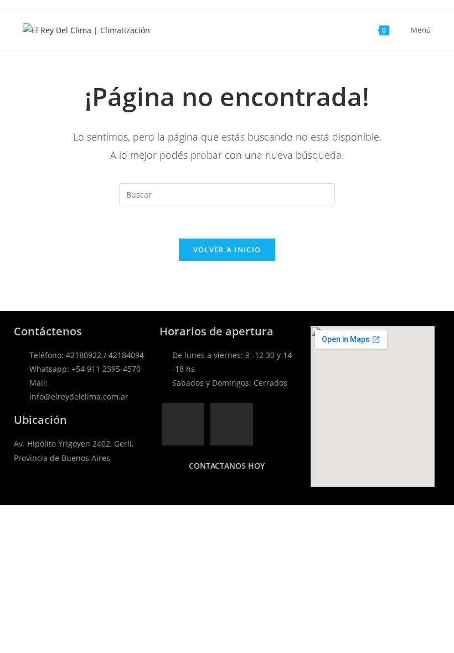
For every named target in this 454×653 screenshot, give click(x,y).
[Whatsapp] (183, 424)
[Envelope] (231, 424)
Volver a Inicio (227, 250)
